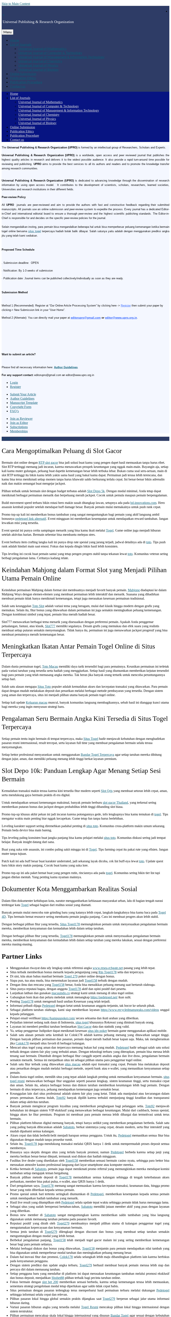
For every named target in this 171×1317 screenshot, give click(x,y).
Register (126, 305)
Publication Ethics (23, 78)
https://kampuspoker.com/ (58, 1018)
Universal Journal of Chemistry (40, 61)
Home (14, 40)
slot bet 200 (50, 1282)
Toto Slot (38, 606)
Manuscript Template (24, 402)
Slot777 (50, 626)
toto (148, 542)
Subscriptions (19, 427)
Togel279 (63, 1223)
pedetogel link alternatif (30, 518)
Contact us (17, 86)
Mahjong (134, 590)
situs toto (92, 826)
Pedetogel (48, 1005)
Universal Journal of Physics (38, 65)
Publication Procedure (26, 82)
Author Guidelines (66, 367)
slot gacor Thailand (115, 802)
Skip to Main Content (16, 3)
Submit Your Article (23, 394)
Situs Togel (90, 738)
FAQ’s (14, 411)
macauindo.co (61, 993)
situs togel (34, 231)
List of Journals (20, 44)
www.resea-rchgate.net (108, 968)
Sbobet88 (58, 1278)
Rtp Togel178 (107, 972)
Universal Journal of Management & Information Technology (61, 57)
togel (157, 814)
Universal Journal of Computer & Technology (50, 53)
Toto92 (60, 1097)
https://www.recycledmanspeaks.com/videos (130, 1010)
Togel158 (91, 980)
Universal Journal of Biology (38, 69)
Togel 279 (71, 976)
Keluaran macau (36, 702)
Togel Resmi (89, 1307)
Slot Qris (107, 791)
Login (14, 382)
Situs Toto (44, 686)
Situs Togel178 (70, 924)
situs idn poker (97, 1030)
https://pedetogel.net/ (104, 997)
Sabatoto (68, 1127)
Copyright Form (20, 407)
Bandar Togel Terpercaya (97, 754)
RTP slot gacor (48, 462)
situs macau (72, 1064)
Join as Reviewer (21, 418)
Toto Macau (50, 666)
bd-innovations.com (143, 503)
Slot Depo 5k (96, 491)
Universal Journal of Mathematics (42, 48)
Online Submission (23, 74)
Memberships (19, 431)
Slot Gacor (84, 1026)
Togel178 (66, 936)
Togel (109, 530)
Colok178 (22, 1043)
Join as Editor (19, 423)
